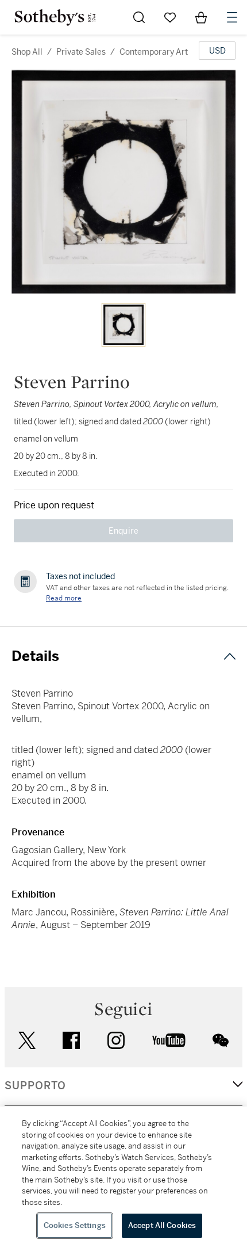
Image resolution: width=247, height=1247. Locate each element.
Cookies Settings (75, 1225)
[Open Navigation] (232, 17)
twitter (27, 1041)
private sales (81, 52)
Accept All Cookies (162, 1225)
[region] (123, 1177)
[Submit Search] (139, 17)
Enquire (124, 531)
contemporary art (153, 52)
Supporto (35, 1085)
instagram (116, 1040)
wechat (221, 1040)
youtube (169, 1040)
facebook (71, 1040)
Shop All (27, 52)
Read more (64, 598)
